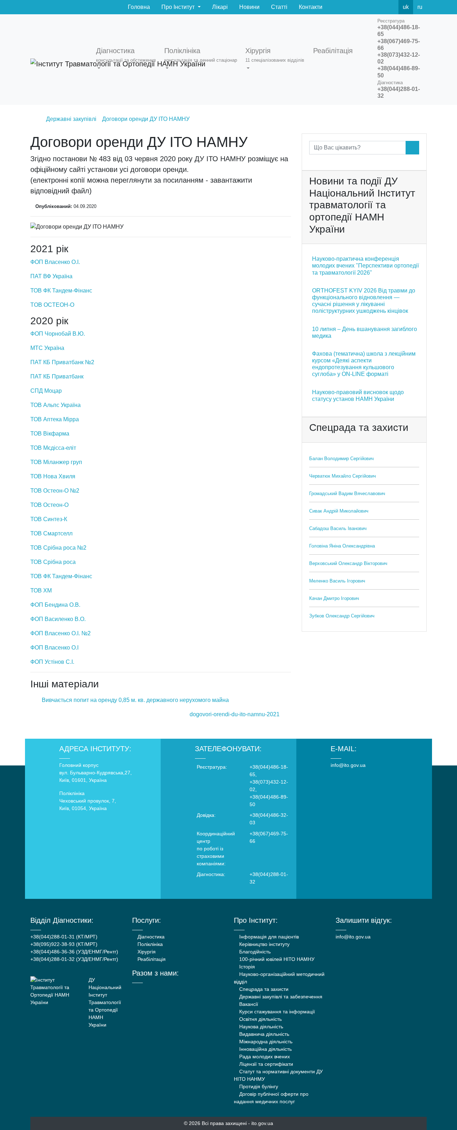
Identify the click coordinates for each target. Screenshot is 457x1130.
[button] (127, 60)
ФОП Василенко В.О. (58, 619)
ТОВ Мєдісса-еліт (53, 448)
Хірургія (146, 952)
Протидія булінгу (258, 1086)
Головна (138, 7)
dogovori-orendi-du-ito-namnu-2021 (235, 714)
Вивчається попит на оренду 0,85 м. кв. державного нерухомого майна (134, 700)
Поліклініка (149, 944)
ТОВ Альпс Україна (55, 405)
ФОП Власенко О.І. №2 (60, 633)
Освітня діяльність (260, 1019)
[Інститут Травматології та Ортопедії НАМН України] (58, 59)
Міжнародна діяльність (265, 1041)
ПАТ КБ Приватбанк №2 (62, 362)
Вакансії (248, 1004)
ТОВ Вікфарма (49, 434)
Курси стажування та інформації (276, 1011)
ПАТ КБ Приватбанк (57, 376)
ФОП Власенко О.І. (55, 262)
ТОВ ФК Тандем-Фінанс (61, 290)
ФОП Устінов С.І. (52, 662)
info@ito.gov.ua (348, 765)
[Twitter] (374, 7)
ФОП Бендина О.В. (55, 605)
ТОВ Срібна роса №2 (58, 548)
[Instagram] (163, 989)
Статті (278, 7)
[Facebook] (359, 7)
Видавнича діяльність (263, 1034)
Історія (246, 966)
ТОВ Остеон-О (49, 505)
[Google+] (153, 989)
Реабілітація (151, 959)
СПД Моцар (46, 391)
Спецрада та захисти (263, 989)
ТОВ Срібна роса (53, 562)
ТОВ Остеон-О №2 (54, 491)
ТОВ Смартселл (51, 533)
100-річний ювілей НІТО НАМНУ (276, 959)
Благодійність (254, 952)
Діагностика (150, 937)
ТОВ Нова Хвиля (52, 476)
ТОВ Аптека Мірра (54, 419)
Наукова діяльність (260, 1026)
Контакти (309, 7)
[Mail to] (18, 1111)
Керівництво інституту (264, 944)
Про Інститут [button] (178, 7)
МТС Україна (47, 348)
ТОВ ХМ (41, 590)
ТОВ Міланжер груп (56, 462)
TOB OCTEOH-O (52, 305)
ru (419, 7)
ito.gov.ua (262, 1123)
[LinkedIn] (173, 989)
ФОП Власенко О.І (54, 648)
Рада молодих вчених (264, 1056)
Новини (249, 7)
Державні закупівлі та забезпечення (280, 996)
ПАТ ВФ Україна (51, 276)
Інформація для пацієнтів (268, 937)
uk (406, 7)
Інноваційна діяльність (265, 1049)
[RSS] (390, 7)
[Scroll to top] (438, 1111)
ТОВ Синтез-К (48, 519)
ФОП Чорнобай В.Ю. (57, 334)
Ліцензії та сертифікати (265, 1064)
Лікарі (219, 7)
